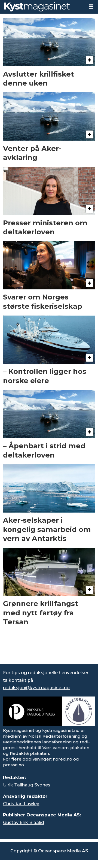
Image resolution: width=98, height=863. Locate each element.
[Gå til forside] (42, 6)
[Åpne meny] (91, 6)
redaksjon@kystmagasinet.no (36, 687)
